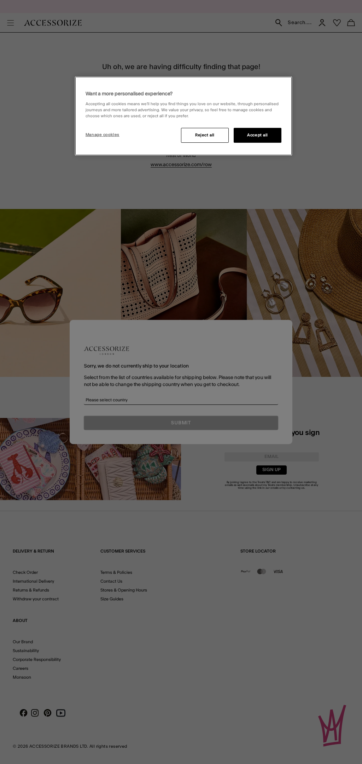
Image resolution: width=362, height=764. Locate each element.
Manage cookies (102, 135)
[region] (183, 116)
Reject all (205, 135)
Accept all (257, 135)
